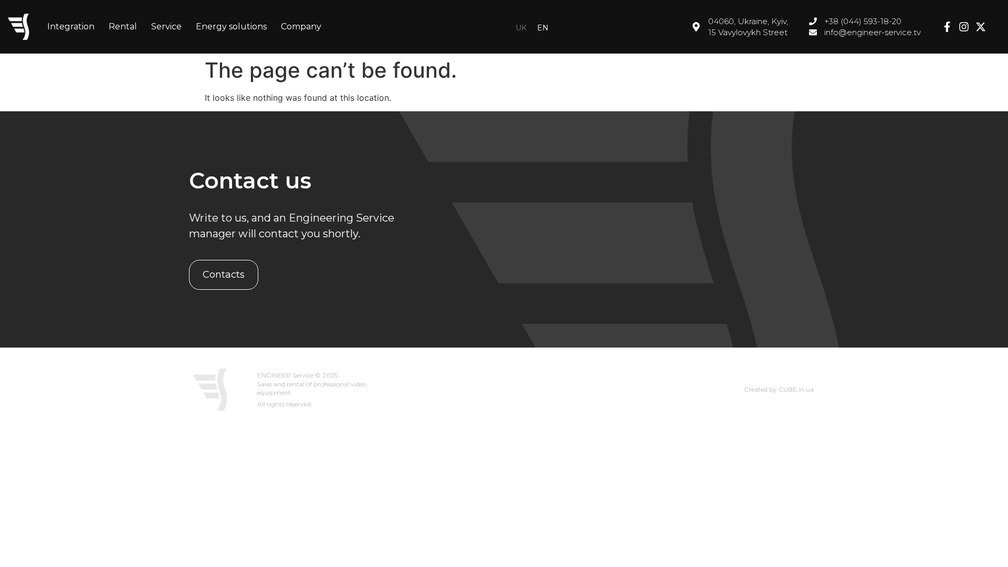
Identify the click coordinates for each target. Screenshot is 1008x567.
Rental (123, 27)
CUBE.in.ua (796, 389)
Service (166, 27)
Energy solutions (231, 27)
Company (301, 27)
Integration (70, 27)
